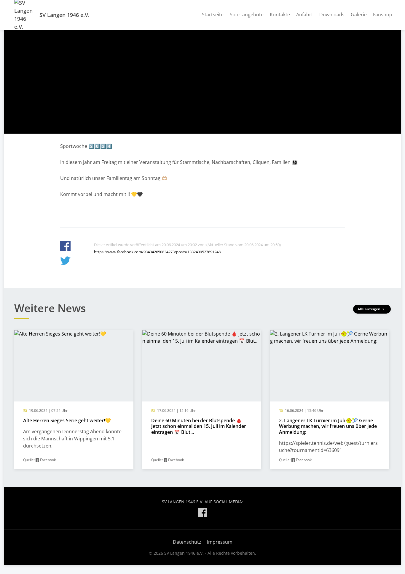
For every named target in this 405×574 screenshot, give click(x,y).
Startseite (213, 14)
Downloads (332, 14)
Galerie (359, 14)
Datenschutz (187, 542)
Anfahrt (304, 14)
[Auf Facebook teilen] (65, 247)
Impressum (219, 542)
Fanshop (382, 14)
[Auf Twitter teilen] (65, 261)
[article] (73, 399)
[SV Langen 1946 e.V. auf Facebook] (202, 513)
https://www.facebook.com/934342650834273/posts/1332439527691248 (157, 251)
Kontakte (280, 14)
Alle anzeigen (369, 308)
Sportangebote (247, 14)
